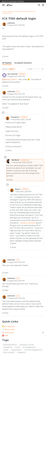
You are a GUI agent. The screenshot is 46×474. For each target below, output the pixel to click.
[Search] (39, 5)
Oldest (11, 69)
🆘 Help (5, 335)
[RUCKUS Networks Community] (9, 5)
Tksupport (15, 117)
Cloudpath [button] (7, 347)
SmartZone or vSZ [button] (27, 344)
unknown (11, 23)
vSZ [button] (5, 350)
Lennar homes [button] (8, 352)
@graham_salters (9, 79)
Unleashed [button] (21, 352)
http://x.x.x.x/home (27, 223)
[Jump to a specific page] (42, 69)
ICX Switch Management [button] (33, 350)
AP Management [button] (29, 347)
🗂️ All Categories (8, 326)
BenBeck (15, 160)
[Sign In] (43, 5)
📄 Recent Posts (8, 329)
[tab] (7, 63)
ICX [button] (17, 347)
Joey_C (18, 189)
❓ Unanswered (23, 332)
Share (5, 56)
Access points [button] (16, 350)
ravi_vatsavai (12, 74)
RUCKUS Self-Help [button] (10, 344)
